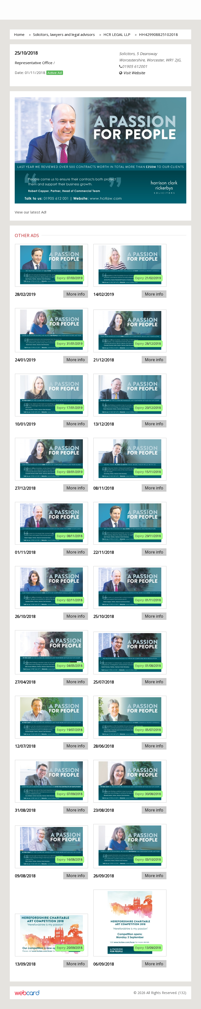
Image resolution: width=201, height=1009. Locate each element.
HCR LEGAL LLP (116, 34)
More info (75, 294)
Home (19, 34)
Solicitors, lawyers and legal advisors (64, 34)
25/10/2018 (26, 53)
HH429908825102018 (158, 34)
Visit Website (134, 72)
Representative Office (33, 62)
